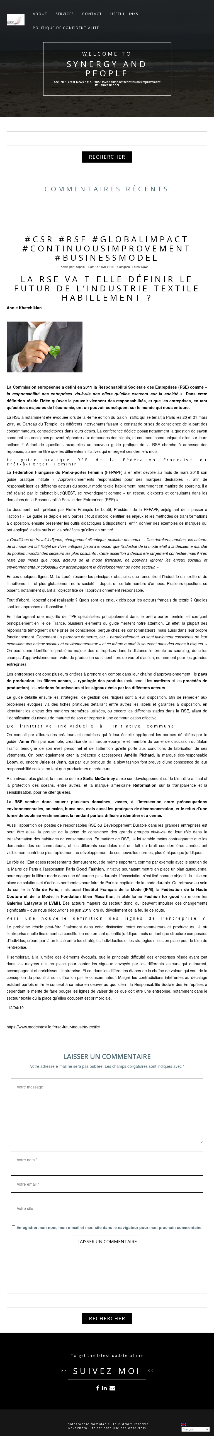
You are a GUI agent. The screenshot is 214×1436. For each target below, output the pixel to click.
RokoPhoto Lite (82, 1428)
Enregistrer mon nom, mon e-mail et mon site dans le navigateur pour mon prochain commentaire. (109, 1227)
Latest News (75, 82)
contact (92, 13)
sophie (80, 267)
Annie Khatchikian (24, 307)
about (40, 13)
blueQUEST (64, 493)
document (22, 509)
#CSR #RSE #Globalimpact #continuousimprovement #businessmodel (107, 248)
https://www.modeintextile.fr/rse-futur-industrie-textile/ (53, 1027)
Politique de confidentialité (66, 27)
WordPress (137, 1428)
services (65, 13)
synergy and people (106, 68)
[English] (183, 1424)
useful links (124, 13)
